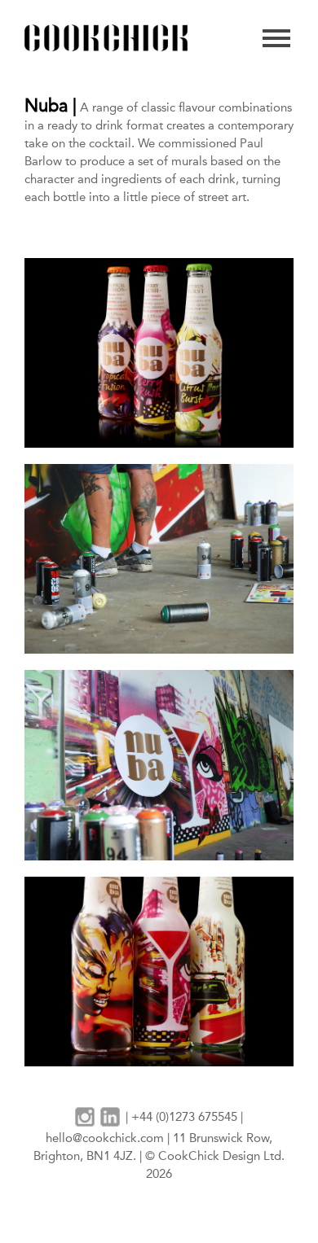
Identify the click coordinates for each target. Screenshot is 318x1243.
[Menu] (276, 38)
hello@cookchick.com (105, 1138)
